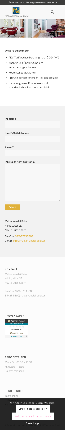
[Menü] (58, 12)
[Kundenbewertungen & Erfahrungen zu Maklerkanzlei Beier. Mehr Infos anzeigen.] (16, 337)
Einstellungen (33, 423)
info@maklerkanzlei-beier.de (42, 2)
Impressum (11, 396)
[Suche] (50, 12)
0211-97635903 (24, 236)
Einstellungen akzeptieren (33, 409)
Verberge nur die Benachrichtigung (33, 416)
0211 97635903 (17, 2)
